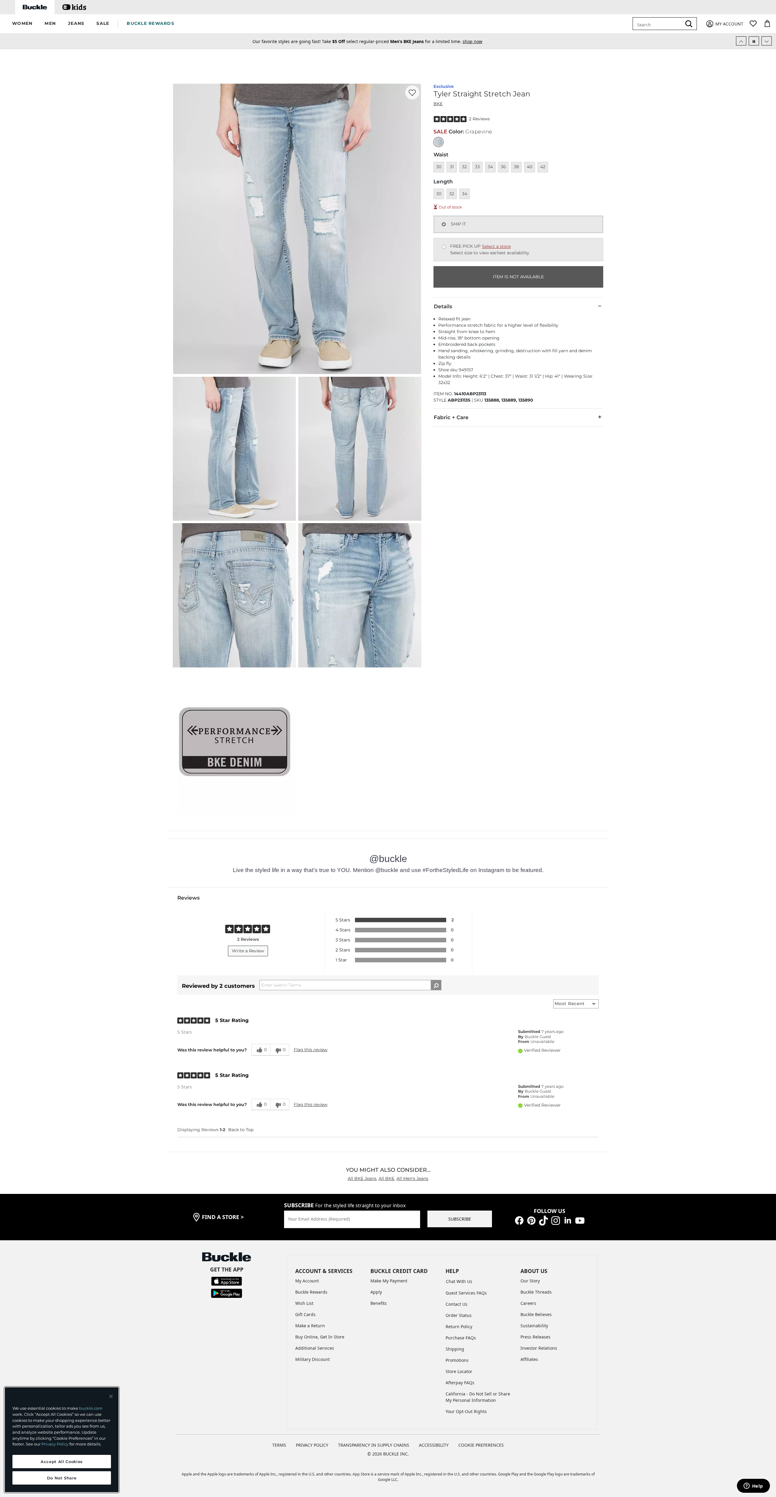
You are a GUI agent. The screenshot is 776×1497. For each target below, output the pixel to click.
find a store (223, 1217)
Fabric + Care (451, 417)
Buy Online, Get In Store (319, 1337)
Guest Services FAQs (466, 1293)
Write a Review (248, 951)
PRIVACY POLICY (312, 1445)
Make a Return (310, 1325)
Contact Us (456, 1304)
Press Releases (535, 1337)
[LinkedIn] (568, 1220)
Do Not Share (62, 1477)
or (431, 41)
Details (443, 306)
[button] (22, 23)
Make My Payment (388, 1281)
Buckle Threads (536, 1292)
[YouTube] (580, 1220)
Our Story (530, 1281)
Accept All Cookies (62, 1461)
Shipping (455, 1349)
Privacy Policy (55, 1444)
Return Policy (459, 1326)
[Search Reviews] (436, 985)
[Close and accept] (111, 1396)
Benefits (378, 1303)
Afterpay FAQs (460, 1382)
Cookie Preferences (481, 1445)
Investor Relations (538, 1348)
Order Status (459, 1315)
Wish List (304, 1303)
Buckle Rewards (311, 1292)
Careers (528, 1303)
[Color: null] (438, 142)
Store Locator (459, 1371)
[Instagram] (556, 1220)
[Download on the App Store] (226, 1281)
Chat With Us (459, 1281)
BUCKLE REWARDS (150, 23)
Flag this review (310, 1049)
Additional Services (314, 1348)
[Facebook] (519, 1220)
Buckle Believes (536, 1314)
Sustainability (534, 1325)
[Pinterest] (531, 1220)
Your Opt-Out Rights (466, 1411)
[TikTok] (543, 1220)
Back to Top (240, 1129)
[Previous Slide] (741, 40)
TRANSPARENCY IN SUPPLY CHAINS (373, 1445)
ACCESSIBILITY (434, 1445)
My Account (307, 1281)
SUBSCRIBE (459, 1219)
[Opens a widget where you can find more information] (753, 1486)
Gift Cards (305, 1314)
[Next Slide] (766, 40)
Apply (376, 1292)
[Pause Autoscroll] (754, 40)
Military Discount (312, 1359)
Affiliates (529, 1359)
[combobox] (661, 24)
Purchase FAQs (461, 1338)
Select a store (496, 246)
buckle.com (90, 1408)
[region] (62, 1439)
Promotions (457, 1360)
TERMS (279, 1445)
